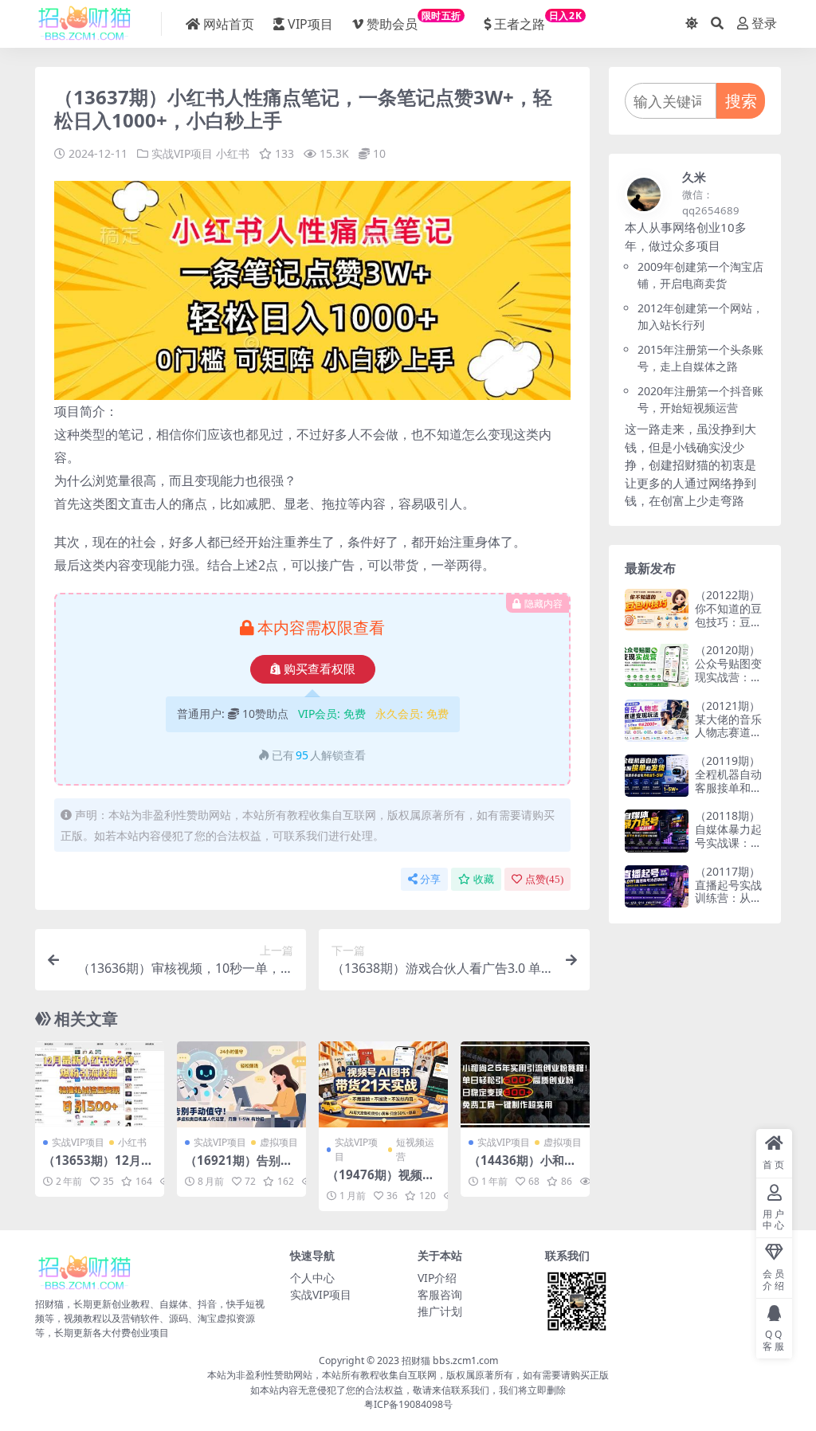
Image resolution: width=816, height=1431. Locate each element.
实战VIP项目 (182, 153)
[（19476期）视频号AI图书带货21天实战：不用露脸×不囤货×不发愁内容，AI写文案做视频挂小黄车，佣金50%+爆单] (383, 1084)
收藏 (483, 879)
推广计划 (440, 1311)
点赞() (544, 879)
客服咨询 (440, 1294)
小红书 (232, 153)
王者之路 (538, 21)
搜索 (741, 101)
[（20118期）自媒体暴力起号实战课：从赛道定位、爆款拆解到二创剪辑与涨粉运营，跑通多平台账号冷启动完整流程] (656, 831)
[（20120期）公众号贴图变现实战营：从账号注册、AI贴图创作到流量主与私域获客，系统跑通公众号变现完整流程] (656, 665)
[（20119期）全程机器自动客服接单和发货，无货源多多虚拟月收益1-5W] (656, 776)
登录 (764, 23)
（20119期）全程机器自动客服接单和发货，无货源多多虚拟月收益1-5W (728, 794)
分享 (430, 879)
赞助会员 (414, 21)
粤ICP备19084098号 (408, 1404)
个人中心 (312, 1277)
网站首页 (228, 24)
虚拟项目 (279, 1142)
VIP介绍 (437, 1277)
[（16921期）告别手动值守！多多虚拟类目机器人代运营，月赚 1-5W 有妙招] (241, 1084)
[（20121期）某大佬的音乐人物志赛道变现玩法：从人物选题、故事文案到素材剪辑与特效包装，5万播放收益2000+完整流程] (656, 721)
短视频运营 (415, 1149)
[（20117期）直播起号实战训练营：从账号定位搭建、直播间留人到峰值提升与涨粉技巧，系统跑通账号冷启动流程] (656, 886)
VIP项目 (310, 24)
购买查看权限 (319, 669)
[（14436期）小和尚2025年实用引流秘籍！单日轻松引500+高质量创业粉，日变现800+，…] (525, 1084)
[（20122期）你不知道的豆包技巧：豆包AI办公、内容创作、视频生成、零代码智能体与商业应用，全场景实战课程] (656, 610)
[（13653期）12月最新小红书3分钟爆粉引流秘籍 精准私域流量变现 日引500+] (99, 1084)
